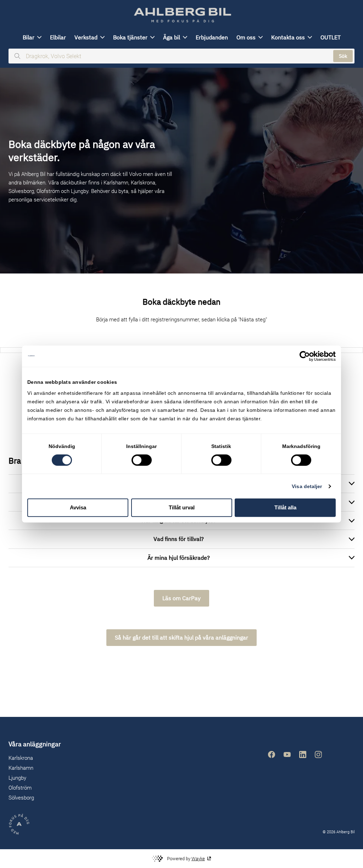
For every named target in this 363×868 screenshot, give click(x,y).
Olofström (20, 788)
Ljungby (17, 778)
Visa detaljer (307, 486)
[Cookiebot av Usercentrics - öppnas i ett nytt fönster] (305, 356)
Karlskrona (21, 758)
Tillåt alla (285, 507)
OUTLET (330, 37)
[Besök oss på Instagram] (318, 754)
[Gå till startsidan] (181, 15)
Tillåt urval (182, 507)
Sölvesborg (21, 798)
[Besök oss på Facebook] (271, 754)
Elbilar (58, 37)
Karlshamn (21, 768)
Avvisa (78, 507)
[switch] (142, 460)
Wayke (198, 858)
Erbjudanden (212, 37)
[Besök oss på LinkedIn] (302, 754)
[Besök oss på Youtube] (287, 754)
